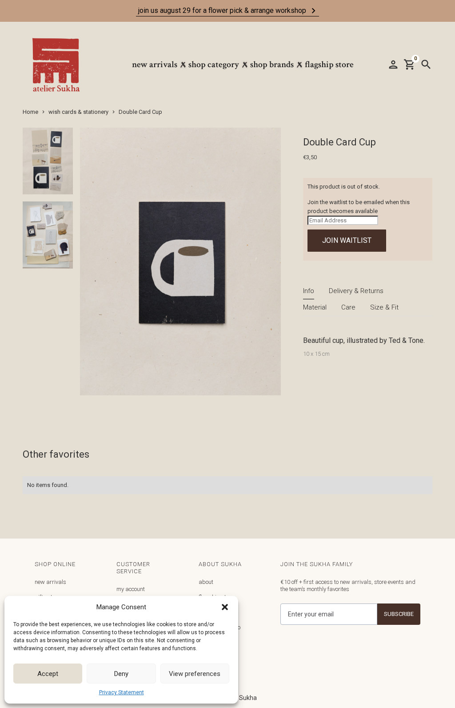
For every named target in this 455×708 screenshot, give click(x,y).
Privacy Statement (121, 692)
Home (30, 112)
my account (130, 589)
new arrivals (50, 582)
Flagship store (329, 64)
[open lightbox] (48, 165)
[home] (60, 64)
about (206, 582)
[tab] (308, 291)
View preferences (194, 674)
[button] (224, 607)
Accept (47, 674)
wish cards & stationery (78, 112)
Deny (121, 674)
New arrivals (154, 64)
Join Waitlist (346, 240)
